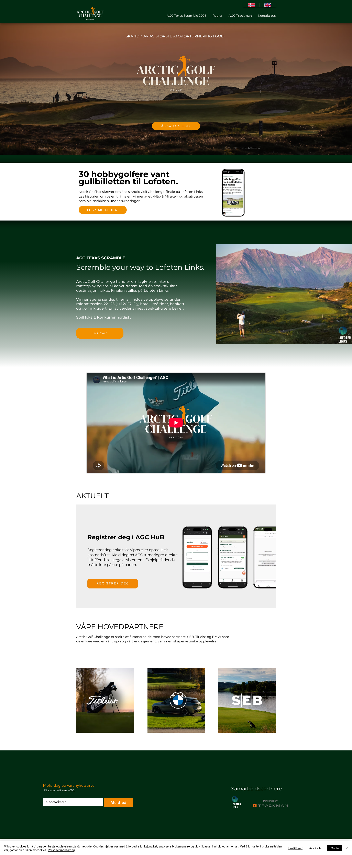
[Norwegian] (251, 5)
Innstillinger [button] (295, 848)
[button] (176, 556)
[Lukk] (347, 848)
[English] (268, 5)
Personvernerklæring (61, 850)
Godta (335, 848)
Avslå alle (315, 848)
